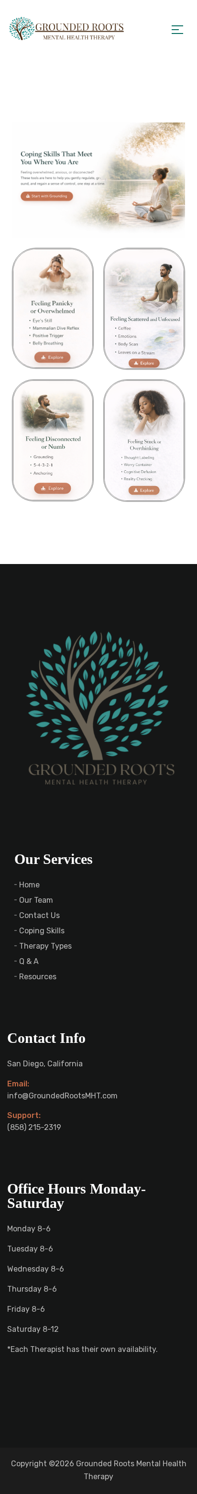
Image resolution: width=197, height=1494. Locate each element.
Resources (37, 976)
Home (29, 884)
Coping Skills (42, 930)
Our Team (36, 900)
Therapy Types (45, 946)
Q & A (29, 961)
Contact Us (39, 915)
